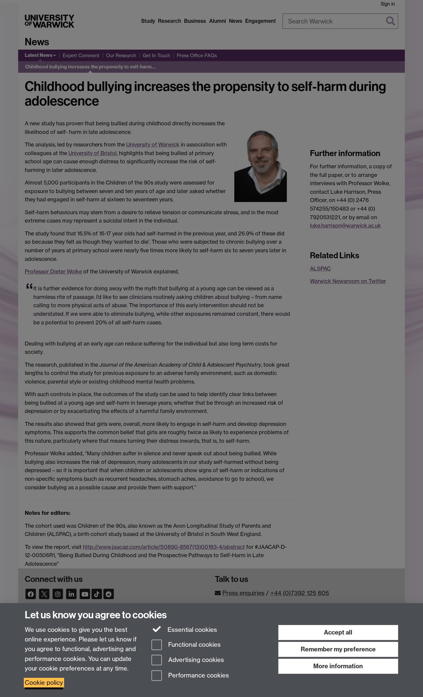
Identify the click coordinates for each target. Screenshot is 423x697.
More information (338, 666)
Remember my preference (338, 649)
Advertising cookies (195, 660)
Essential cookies (191, 630)
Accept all (338, 632)
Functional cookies (194, 644)
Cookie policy (44, 682)
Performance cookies (198, 675)
